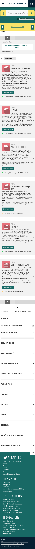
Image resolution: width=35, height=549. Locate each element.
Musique (6, 465)
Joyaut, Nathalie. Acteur (20, 273)
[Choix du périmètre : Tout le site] (3, 13)
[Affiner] (7, 38)
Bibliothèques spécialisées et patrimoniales (14, 542)
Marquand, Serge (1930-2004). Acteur (14, 120)
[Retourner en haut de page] (17, 307)
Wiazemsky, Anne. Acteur (10, 157)
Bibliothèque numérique (11, 474)
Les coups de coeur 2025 (11, 508)
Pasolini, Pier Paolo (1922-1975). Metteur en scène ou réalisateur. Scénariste (16, 151)
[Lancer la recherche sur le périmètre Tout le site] (31, 13)
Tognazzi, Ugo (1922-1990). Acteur (18, 155)
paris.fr (3, 539)
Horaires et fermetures (11, 502)
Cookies (5, 529)
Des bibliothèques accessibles (13, 525)
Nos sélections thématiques (12, 504)
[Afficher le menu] (3, 3)
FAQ (4, 521)
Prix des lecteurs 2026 (10, 506)
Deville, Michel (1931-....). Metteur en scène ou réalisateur (15, 73)
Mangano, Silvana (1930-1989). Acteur (14, 194)
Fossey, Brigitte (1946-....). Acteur (16, 79)
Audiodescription (8, 85)
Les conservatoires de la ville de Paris (12, 544)
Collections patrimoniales (12, 472)
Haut (32, 453)
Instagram (6, 485)
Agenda (5, 463)
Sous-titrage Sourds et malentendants (14, 83)
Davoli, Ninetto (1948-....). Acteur (12, 198)
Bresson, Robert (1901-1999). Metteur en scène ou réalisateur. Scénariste (17, 269)
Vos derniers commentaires (12, 512)
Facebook (6, 483)
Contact (10, 521)
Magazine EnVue (9, 523)
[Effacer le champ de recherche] (27, 13)
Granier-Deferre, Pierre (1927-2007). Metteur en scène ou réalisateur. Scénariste (17, 115)
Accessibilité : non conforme (10, 546)
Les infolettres (7, 491)
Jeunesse (6, 470)
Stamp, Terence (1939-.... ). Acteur (17, 195)
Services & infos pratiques (12, 461)
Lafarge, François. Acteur (15, 272)
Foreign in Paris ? (9, 527)
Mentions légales (9, 532)
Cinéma (5, 468)
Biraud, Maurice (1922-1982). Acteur (19, 119)
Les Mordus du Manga (10, 510)
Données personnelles (18, 529)
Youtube (6, 487)
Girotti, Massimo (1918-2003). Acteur (14, 235)
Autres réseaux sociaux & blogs (13, 489)
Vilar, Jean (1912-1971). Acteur (17, 78)
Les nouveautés (8, 500)
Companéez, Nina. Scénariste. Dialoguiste (15, 74)
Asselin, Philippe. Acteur (10, 275)
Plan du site (7, 534)
